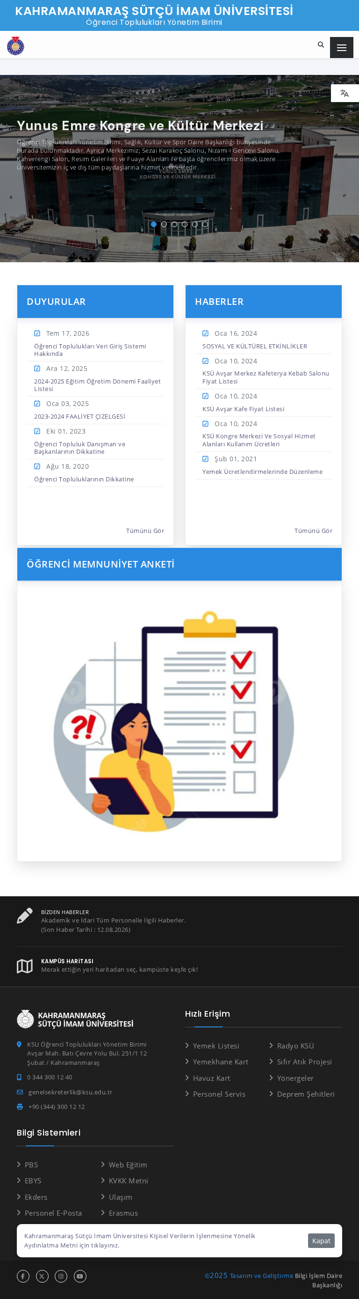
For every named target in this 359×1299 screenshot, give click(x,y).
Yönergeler (295, 1078)
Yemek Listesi (216, 1045)
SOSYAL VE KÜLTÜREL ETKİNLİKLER (254, 346)
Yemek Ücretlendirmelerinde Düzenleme (262, 471)
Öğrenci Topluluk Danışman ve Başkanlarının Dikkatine (79, 448)
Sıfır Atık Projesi (304, 1061)
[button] (154, 224)
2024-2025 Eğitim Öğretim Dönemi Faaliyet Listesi (97, 385)
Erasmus (123, 1213)
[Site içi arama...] (321, 45)
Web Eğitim (128, 1164)
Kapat (321, 1240)
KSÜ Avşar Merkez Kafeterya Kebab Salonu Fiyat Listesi (266, 377)
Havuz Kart (211, 1078)
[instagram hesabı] (61, 1276)
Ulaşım (121, 1197)
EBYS (33, 1180)
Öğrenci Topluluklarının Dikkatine (84, 479)
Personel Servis (219, 1094)
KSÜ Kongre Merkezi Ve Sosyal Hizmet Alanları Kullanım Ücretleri (259, 440)
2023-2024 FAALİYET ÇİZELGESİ (79, 416)
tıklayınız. (105, 1245)
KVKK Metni (129, 1180)
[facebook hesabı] (23, 1276)
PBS (31, 1164)
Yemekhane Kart (221, 1061)
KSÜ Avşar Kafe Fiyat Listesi (243, 409)
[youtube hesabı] (80, 1276)
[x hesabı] (42, 1276)
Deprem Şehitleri (306, 1094)
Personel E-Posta (53, 1213)
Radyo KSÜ (295, 1045)
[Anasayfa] (54, 46)
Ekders (36, 1197)
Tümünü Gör (145, 530)
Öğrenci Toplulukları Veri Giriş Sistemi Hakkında (90, 350)
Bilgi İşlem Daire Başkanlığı (319, 1280)
